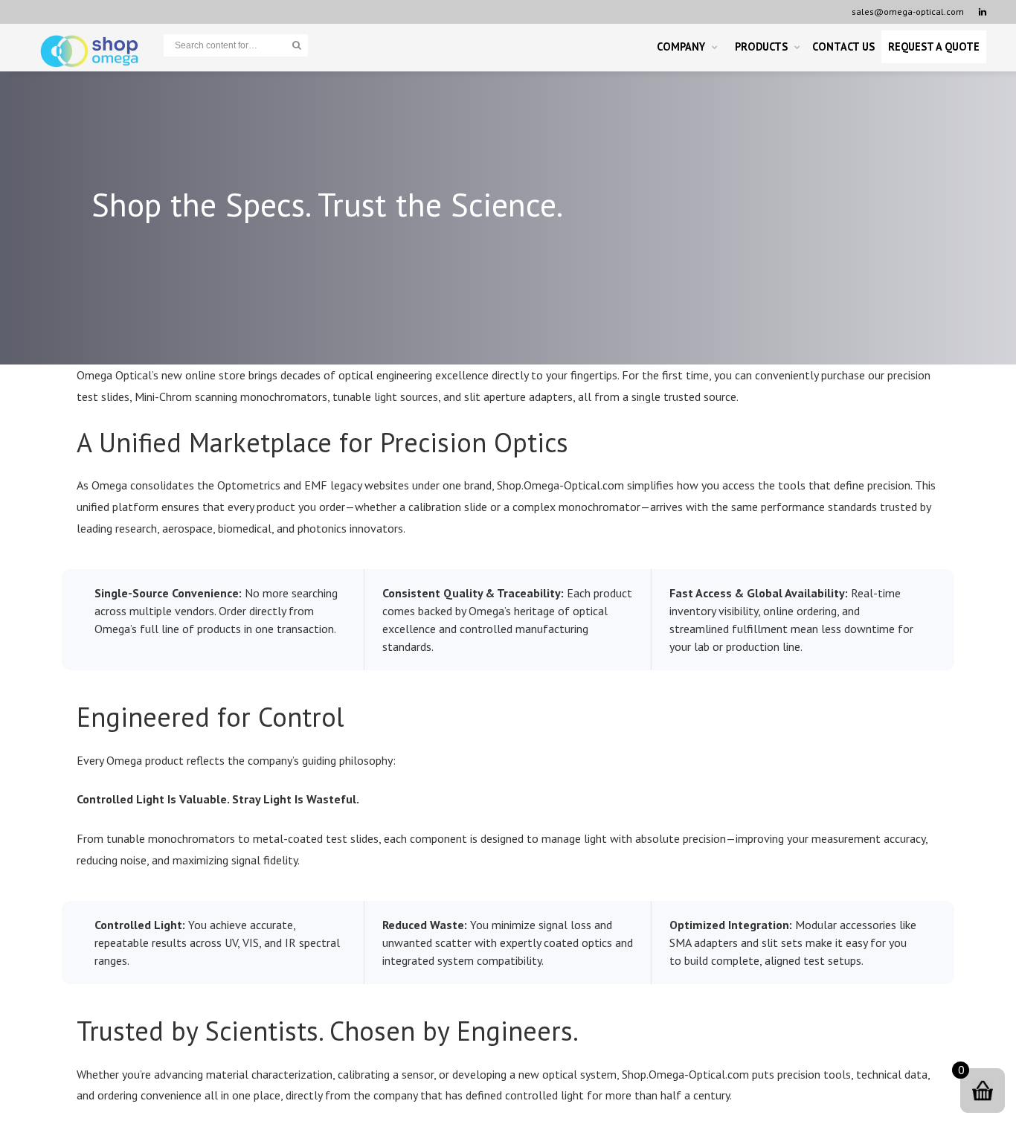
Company (681, 46)
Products (761, 46)
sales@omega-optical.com (908, 11)
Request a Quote (934, 46)
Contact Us (843, 46)
